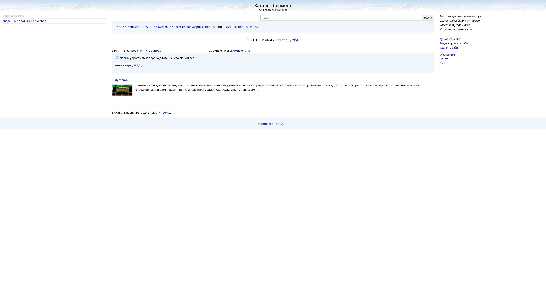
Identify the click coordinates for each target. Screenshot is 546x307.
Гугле (154, 112)
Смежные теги (239, 50)
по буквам (161, 27)
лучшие (231, 27)
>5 (146, 27)
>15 (140, 27)
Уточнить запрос (149, 50)
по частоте (177, 27)
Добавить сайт (450, 39)
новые (209, 27)
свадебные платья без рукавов (24, 21)
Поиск (253, 27)
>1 (150, 27)
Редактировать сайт (454, 43)
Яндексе (164, 112)
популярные (195, 27)
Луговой (121, 80)
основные (130, 27)
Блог (443, 63)
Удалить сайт (449, 47)
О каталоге (447, 55)
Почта (444, 59)
